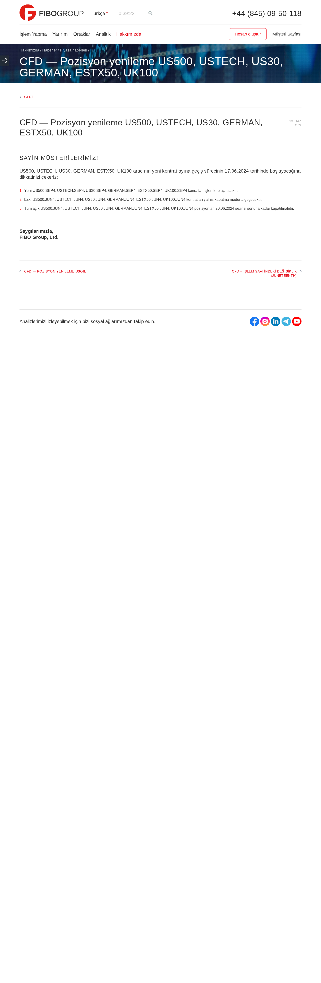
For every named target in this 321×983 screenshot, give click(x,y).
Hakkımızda (128, 34)
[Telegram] (286, 321)
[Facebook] (254, 321)
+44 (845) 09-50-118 (266, 13)
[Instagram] (265, 321)
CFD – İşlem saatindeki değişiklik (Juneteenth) (264, 273)
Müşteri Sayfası (286, 34)
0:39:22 (126, 13)
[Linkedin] (275, 321)
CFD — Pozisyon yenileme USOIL (55, 271)
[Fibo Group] (52, 12)
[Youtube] (296, 321)
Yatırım (60, 34)
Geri (28, 97)
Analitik (103, 34)
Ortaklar (81, 34)
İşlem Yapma (33, 34)
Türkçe (98, 13)
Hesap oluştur (248, 34)
